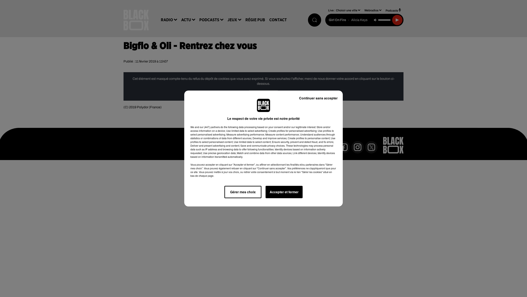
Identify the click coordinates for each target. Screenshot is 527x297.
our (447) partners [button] (210, 127)
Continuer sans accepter (318, 98)
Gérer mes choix (243, 192)
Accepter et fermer (284, 192)
